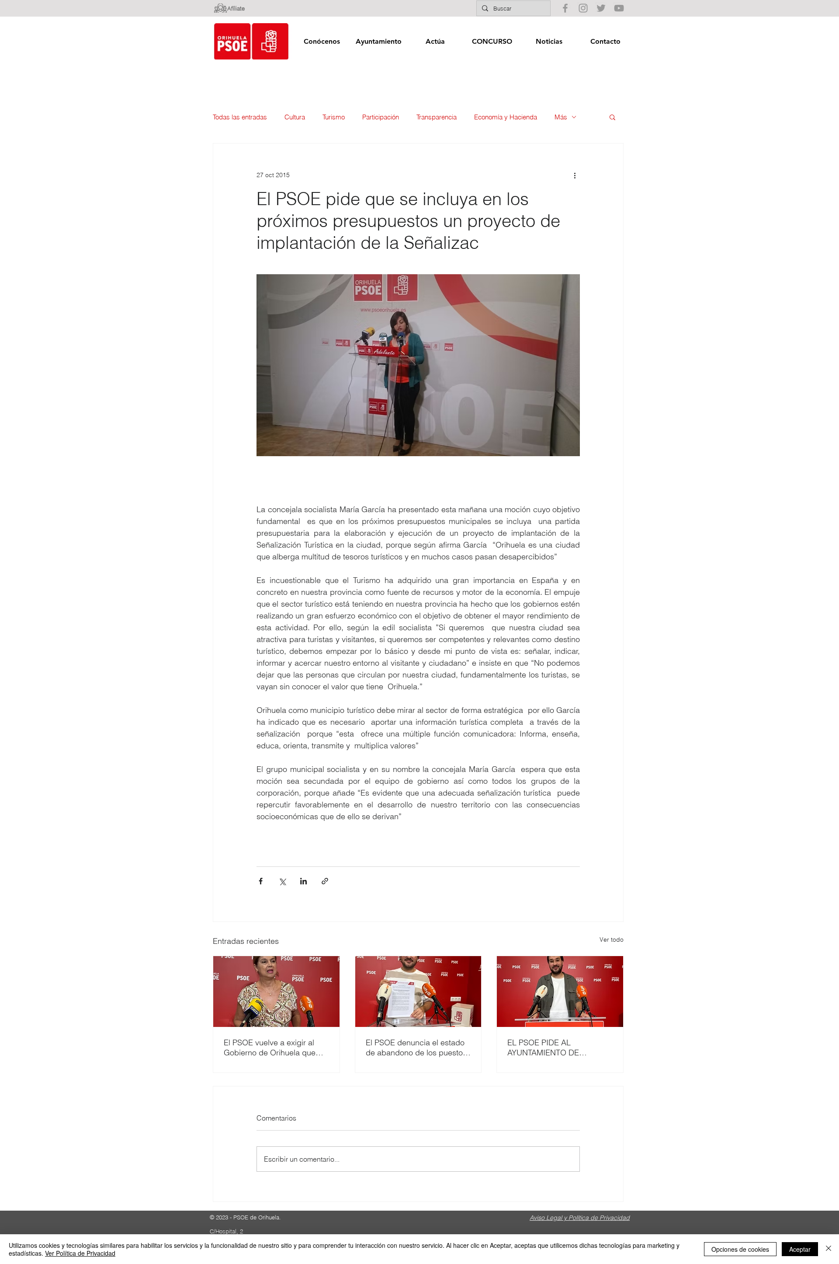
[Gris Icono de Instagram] (583, 8)
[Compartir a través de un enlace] (325, 881)
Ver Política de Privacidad (80, 1253)
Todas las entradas (240, 117)
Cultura (294, 117)
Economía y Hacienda (505, 117)
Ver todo (612, 939)
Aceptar (800, 1249)
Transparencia (436, 117)
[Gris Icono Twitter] (601, 8)
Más (561, 117)
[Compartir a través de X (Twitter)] (282, 881)
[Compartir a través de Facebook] (261, 881)
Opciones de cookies (740, 1249)
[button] (321, 41)
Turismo (333, 117)
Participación (380, 117)
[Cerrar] (828, 1249)
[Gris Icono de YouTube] (619, 8)
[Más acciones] (574, 175)
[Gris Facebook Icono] (565, 8)
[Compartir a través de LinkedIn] (303, 881)
